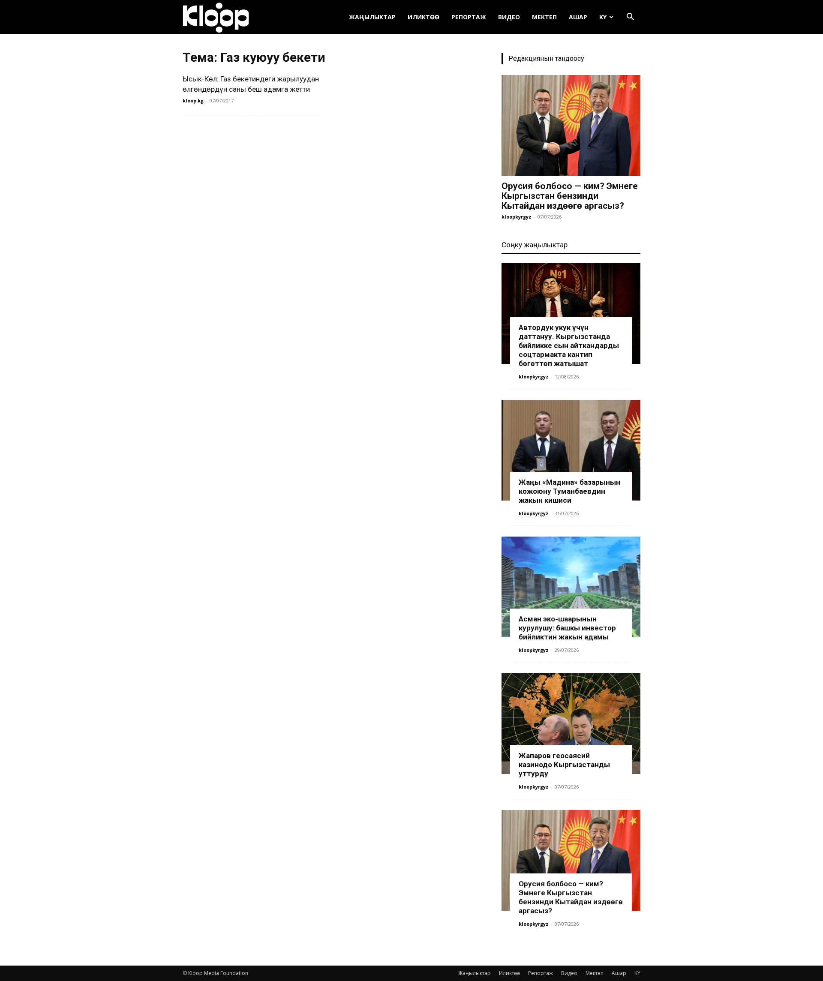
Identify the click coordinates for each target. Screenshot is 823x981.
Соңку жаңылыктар (535, 244)
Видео (509, 17)
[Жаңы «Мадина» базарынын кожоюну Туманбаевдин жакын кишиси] (571, 450)
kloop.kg (193, 100)
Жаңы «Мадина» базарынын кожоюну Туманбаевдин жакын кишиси (569, 491)
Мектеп (544, 17)
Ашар (578, 17)
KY (603, 17)
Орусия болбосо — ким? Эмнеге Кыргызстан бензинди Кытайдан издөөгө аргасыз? (570, 196)
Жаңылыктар (372, 17)
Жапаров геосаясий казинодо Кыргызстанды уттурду (564, 764)
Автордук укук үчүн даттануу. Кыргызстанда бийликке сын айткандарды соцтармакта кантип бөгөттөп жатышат (569, 345)
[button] (630, 18)
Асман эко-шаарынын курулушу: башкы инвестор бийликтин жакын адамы (567, 628)
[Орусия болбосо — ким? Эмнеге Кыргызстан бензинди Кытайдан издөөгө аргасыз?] (571, 125)
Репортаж (468, 17)
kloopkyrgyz (517, 216)
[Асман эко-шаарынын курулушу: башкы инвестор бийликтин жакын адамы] (571, 587)
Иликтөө (423, 17)
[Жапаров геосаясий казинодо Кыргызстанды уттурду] (571, 723)
